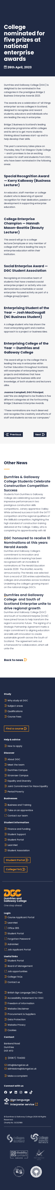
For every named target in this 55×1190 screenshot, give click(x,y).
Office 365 (13, 928)
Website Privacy (17, 1024)
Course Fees (14, 716)
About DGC (14, 759)
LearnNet (13, 845)
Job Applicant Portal (19, 949)
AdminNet (13, 944)
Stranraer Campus (18, 775)
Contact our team (18, 815)
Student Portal (16, 839)
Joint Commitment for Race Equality (28, 786)
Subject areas (15, 706)
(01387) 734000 (16, 1058)
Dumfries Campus (18, 770)
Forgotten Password (19, 938)
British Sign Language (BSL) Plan (25, 992)
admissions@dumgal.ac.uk (22, 1068)
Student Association (19, 850)
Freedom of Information (21, 1003)
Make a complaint (18, 1076)
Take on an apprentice (20, 810)
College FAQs (15, 976)
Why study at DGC (18, 700)
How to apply (15, 746)
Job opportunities (17, 971)
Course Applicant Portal (21, 917)
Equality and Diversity (19, 780)
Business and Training (19, 805)
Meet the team (16, 764)
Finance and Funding (19, 829)
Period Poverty (16, 791)
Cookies (12, 1030)
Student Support (17, 834)
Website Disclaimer (18, 1008)
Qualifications (15, 711)
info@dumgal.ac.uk (18, 1065)
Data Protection (17, 1019)
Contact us (14, 982)
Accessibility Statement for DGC (26, 998)
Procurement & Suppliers (22, 1014)
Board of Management (20, 966)
